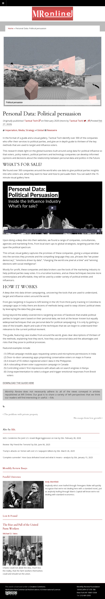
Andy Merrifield (51, 481)
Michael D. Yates (10, 533)
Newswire (52, 130)
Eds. (13, 429)
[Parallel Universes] (23, 494)
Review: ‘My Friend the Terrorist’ (17, 444)
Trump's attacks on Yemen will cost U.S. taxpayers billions (28, 451)
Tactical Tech (76, 120)
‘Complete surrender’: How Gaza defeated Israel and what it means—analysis (37, 457)
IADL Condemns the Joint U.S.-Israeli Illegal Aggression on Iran (30, 438)
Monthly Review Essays (15, 468)
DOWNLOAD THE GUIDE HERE (18, 383)
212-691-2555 (85, 595)
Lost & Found (10, 516)
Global (40, 130)
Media (21, 130)
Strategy (30, 130)
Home (10, 28)
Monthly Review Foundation (88, 586)
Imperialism (11, 130)
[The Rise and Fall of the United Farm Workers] (22, 551)
